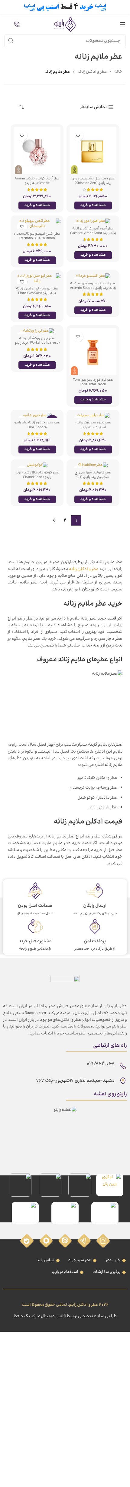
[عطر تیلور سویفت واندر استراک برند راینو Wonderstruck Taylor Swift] (93, 415)
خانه (118, 72)
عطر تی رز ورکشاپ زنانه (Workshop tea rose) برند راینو (37, 340)
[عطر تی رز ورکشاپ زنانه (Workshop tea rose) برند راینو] (37, 331)
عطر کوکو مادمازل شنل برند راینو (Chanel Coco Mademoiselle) (37, 477)
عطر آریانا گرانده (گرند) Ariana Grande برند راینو (37, 180)
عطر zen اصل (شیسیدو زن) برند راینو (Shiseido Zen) (93, 180)
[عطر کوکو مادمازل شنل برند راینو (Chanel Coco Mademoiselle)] (37, 465)
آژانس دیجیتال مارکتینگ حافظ (40, 1316)
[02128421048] (123, 1066)
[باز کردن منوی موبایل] (122, 24)
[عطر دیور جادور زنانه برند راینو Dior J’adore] (37, 415)
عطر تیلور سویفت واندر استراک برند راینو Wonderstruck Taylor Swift (93, 427)
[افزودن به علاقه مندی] (78, 135)
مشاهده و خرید (93, 205)
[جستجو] (11, 41)
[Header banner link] (65, 7)
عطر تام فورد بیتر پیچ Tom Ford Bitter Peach (93, 382)
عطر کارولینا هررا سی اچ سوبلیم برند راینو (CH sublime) (93, 477)
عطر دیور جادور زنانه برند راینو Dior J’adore (37, 424)
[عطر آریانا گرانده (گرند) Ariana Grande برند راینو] (37, 150)
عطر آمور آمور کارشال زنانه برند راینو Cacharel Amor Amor (93, 231)
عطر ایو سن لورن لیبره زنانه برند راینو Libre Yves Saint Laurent (37, 293)
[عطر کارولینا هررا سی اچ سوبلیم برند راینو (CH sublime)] (93, 465)
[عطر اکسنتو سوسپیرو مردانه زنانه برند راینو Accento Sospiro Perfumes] (93, 276)
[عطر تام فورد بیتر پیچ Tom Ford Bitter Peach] (93, 351)
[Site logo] (65, 24)
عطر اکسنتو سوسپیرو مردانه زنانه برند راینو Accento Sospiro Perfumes (93, 288)
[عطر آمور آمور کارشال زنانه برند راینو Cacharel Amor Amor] (93, 221)
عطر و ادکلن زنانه (92, 72)
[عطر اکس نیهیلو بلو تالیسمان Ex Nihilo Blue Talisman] (37, 224)
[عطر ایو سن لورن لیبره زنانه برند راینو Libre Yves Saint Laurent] (37, 278)
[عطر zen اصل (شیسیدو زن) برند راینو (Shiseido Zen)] (93, 150)
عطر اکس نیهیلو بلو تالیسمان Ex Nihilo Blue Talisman (37, 236)
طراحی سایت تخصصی (97, 1316)
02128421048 (100, 1064)
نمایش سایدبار (93, 107)
